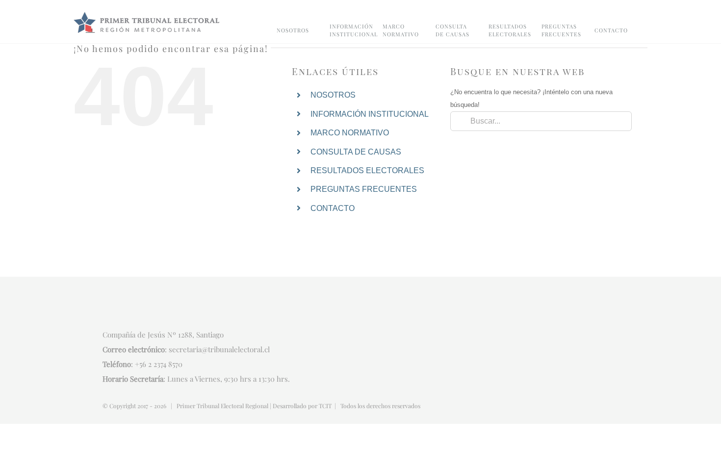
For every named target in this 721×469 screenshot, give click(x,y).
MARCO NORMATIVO (349, 133)
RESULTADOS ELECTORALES (367, 170)
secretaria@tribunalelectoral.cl (219, 349)
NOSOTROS (333, 95)
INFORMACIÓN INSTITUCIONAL (369, 114)
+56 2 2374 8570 (158, 364)
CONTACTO (332, 208)
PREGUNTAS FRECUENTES (363, 189)
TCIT (325, 406)
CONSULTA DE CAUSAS (355, 152)
